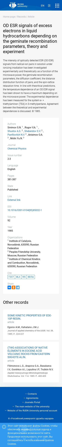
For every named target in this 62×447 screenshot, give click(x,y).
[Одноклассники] (13, 287)
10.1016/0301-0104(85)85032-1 (25, 210)
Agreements (32, 398)
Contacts (32, 394)
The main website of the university (32, 406)
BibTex (31, 277)
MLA (18, 277)
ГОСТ (11, 277)
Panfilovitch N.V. (16, 134)
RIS (24, 277)
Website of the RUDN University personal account (32, 410)
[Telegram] (18, 287)
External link (14, 200)
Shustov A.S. (14, 131)
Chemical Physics (17, 148)
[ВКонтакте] (9, 287)
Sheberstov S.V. (32, 131)
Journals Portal (32, 402)
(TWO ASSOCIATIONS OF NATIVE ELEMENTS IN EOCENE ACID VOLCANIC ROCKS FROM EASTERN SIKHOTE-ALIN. (29, 352)
